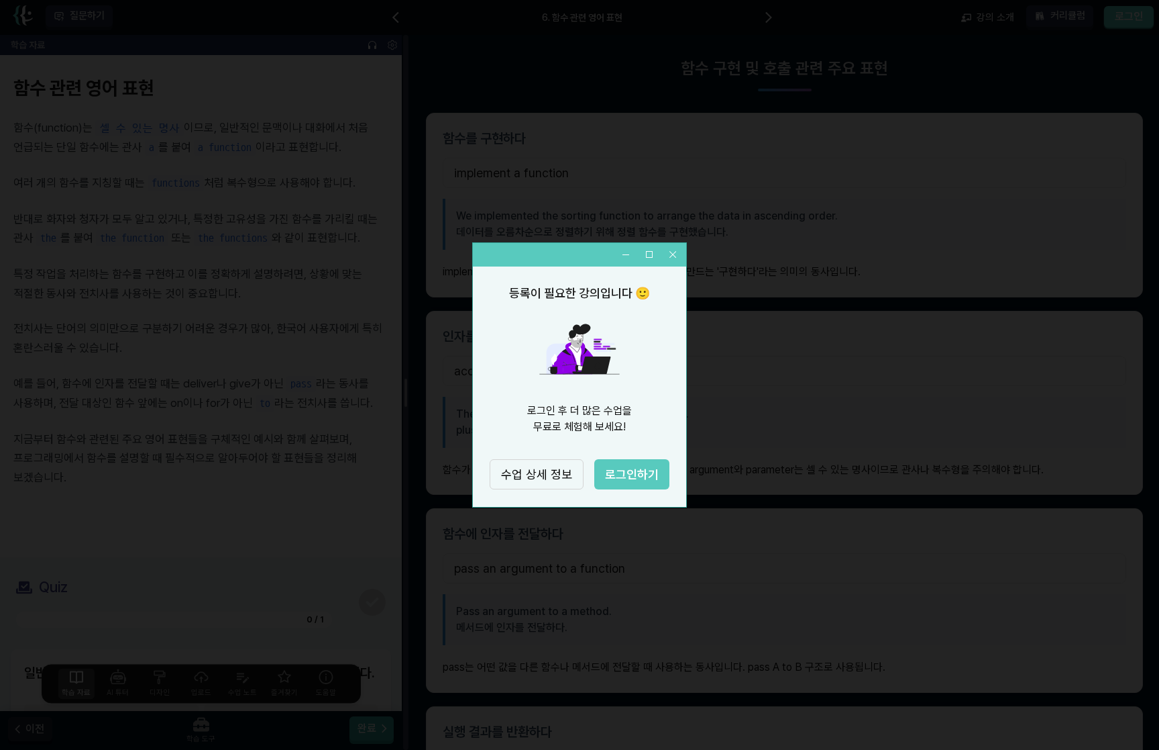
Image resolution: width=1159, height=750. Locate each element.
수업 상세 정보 (536, 474)
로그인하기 (632, 474)
